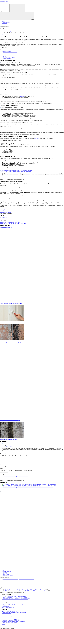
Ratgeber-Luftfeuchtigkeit (4, 1)
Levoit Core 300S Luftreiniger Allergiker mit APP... (37, 590)
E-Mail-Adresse (3, 466)
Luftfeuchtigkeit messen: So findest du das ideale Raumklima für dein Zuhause (14, 597)
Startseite (3, 21)
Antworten (3, 451)
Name (1, 464)
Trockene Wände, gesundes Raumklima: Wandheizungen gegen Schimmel (12, 342)
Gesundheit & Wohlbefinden (6, 571)
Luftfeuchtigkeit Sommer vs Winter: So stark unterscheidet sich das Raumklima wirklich (16, 598)
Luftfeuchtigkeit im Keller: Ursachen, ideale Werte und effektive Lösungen (14, 604)
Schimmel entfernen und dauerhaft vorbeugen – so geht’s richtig (10, 222)
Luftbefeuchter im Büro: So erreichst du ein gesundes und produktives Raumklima (40, 487)
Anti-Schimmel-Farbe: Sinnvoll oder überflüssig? (8, 322)
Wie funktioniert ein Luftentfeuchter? (8, 607)
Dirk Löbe (16, 579)
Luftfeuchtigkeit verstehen (6, 22)
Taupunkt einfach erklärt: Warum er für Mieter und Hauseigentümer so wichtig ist (13, 223)
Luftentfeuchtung (4, 573)
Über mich (3, 624)
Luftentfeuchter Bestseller (6, 606)
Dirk (4, 34)
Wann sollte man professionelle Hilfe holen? (9, 57)
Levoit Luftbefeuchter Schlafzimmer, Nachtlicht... (36, 589)
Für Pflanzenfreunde (5, 570)
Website (1, 468)
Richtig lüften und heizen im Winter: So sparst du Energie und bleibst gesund (14, 596)
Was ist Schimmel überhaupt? (7, 51)
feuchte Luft (22, 96)
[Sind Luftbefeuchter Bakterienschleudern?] (14, 486)
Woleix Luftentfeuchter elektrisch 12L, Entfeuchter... (38, 588)
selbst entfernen (36, 138)
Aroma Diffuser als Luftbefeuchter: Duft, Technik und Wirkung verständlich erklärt (43, 485)
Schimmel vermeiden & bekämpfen (5, 212)
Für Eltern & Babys (5, 569)
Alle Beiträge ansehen (3, 217)
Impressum (3, 625)
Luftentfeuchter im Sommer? (6, 605)
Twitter (3, 208)
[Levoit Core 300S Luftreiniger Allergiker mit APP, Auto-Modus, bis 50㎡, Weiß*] (16, 590)
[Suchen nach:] (4, 11)
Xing (3, 210)
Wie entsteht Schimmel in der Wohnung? (8, 53)
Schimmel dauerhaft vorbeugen (7, 56)
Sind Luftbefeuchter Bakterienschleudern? (34, 486)
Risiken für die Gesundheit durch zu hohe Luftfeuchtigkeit (10, 420)
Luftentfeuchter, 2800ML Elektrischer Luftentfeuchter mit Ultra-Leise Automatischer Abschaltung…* (16, 171)
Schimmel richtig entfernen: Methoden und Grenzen (10, 55)
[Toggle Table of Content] (1, 49)
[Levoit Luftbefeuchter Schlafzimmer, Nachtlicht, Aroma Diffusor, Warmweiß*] (15, 589)
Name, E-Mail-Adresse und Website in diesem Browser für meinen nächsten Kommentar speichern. (17, 470)
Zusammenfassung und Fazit (7, 58)
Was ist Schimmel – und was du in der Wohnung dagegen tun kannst (13, 618)
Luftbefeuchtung (4, 23)
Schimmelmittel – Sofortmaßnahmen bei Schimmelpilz (9, 439)
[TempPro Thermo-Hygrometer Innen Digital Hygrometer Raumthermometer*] (15, 476)
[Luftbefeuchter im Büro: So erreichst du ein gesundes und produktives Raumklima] (14, 487)
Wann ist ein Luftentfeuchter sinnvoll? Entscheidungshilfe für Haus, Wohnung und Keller (42, 484)
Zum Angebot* (2, 177)
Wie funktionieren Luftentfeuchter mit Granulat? (26, 579)
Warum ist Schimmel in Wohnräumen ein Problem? (10, 52)
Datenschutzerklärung (5, 626)
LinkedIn (3, 209)
